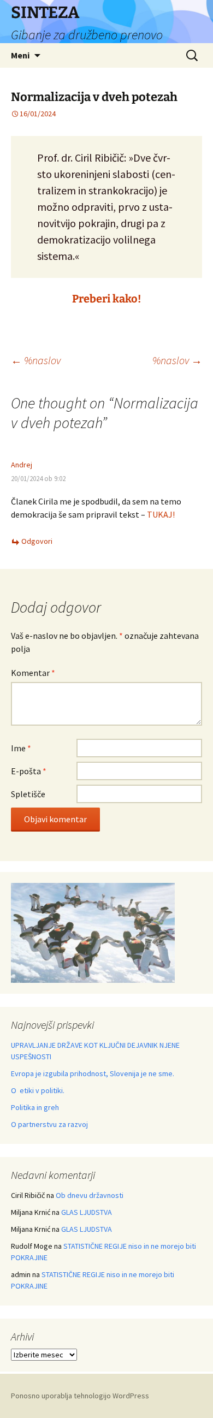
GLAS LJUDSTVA (86, 1212)
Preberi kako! (106, 298)
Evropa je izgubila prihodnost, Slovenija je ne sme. (92, 1073)
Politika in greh (35, 1107)
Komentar (33, 672)
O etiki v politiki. (37, 1090)
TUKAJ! (161, 514)
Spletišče (28, 793)
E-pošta (28, 771)
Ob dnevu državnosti (89, 1195)
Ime (21, 748)
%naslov (36, 360)
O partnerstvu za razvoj (49, 1124)
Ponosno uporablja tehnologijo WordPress (80, 1396)
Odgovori (36, 541)
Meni (20, 55)
